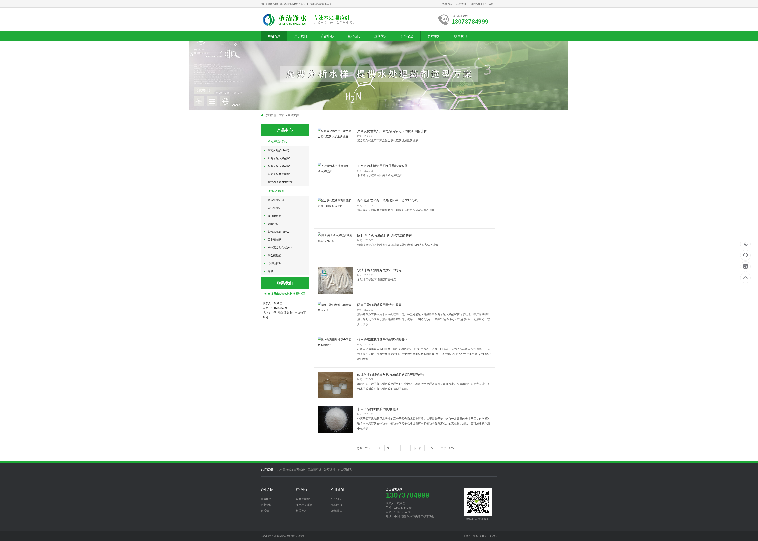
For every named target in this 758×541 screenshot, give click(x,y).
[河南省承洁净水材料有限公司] (308, 19)
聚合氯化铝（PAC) (279, 231)
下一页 (417, 448)
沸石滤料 (329, 469)
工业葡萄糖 (274, 239)
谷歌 (491, 3)
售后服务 (434, 36)
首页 (282, 115)
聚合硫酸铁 (274, 215)
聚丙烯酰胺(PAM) (278, 150)
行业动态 (407, 36)
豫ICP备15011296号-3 (485, 536)
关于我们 (300, 36)
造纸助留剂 (274, 263)
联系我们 (460, 36)
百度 (484, 3)
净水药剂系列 (276, 191)
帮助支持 (293, 115)
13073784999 (745, 244)
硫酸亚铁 (273, 223)
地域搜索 (336, 510)
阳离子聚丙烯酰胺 (279, 158)
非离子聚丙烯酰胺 (279, 174)
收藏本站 (447, 3)
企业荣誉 (380, 36)
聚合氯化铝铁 (276, 200)
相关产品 (301, 510)
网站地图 (475, 3)
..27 (431, 448)
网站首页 (274, 36)
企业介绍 (267, 489)
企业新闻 (354, 36)
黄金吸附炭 (345, 469)
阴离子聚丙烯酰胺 (279, 166)
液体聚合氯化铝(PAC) (281, 247)
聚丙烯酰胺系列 (277, 141)
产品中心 (327, 36)
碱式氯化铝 (274, 208)
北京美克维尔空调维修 (291, 469)
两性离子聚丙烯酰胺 (280, 181)
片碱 (270, 271)
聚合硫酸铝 (274, 255)
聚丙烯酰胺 (303, 499)
